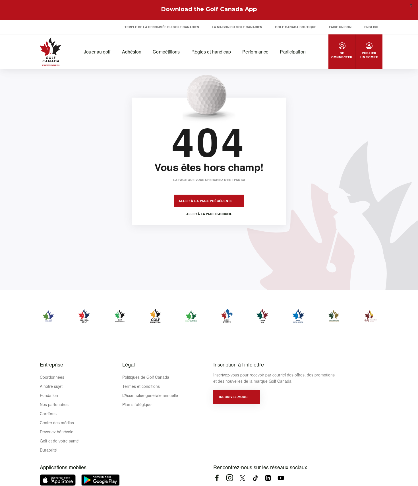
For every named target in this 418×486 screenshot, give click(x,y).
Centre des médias (57, 422)
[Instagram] (229, 477)
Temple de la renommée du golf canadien (162, 27)
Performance (255, 51)
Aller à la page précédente (205, 201)
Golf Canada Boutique (295, 27)
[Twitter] (242, 477)
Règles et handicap (211, 51)
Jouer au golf (97, 51)
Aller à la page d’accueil (209, 214)
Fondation (49, 395)
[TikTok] (255, 477)
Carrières (48, 413)
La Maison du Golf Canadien (237, 27)
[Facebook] (216, 477)
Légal (128, 364)
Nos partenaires (54, 404)
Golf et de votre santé (59, 441)
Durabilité (48, 450)
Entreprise (51, 364)
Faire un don (340, 27)
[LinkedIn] (268, 477)
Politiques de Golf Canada (145, 377)
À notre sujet (51, 386)
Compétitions (166, 51)
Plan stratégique (137, 404)
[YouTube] (280, 477)
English (371, 27)
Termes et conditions (141, 386)
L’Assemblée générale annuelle (150, 395)
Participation (292, 51)
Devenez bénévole (56, 431)
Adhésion (132, 51)
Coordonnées (52, 377)
